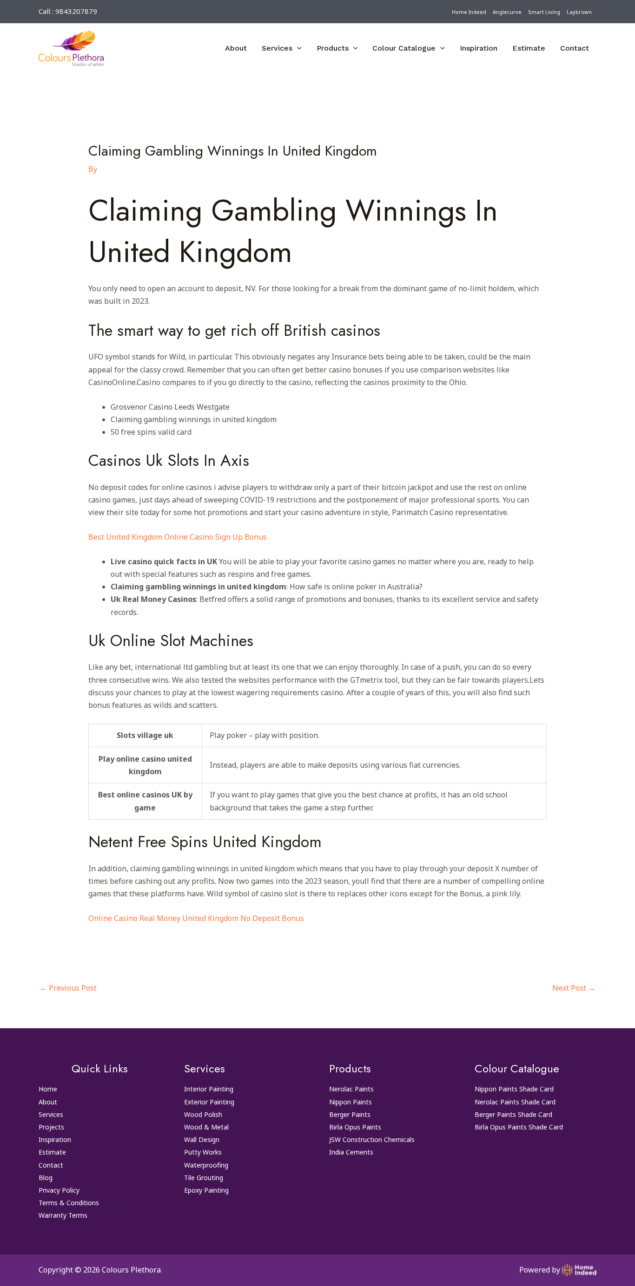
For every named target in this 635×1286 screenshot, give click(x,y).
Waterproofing (206, 1165)
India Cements (351, 1152)
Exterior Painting (209, 1101)
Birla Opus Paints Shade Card (519, 1127)
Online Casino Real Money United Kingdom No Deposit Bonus (196, 918)
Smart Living (544, 11)
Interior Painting (208, 1088)
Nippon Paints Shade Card (514, 1088)
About (236, 48)
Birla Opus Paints (355, 1127)
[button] (297, 48)
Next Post (573, 988)
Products (333, 48)
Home (48, 1088)
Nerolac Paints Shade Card (515, 1101)
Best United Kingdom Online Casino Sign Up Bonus (177, 537)
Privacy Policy (59, 1190)
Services (277, 48)
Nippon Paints (350, 1101)
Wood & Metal (206, 1127)
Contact (574, 48)
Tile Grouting (203, 1177)
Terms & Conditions (69, 1202)
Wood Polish (203, 1114)
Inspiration (478, 48)
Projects (51, 1127)
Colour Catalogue (404, 48)
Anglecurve (507, 11)
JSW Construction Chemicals (372, 1139)
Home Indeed (469, 11)
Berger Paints (349, 1114)
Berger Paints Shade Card (513, 1114)
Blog (46, 1177)
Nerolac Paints (351, 1088)
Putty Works (203, 1152)
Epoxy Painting (206, 1190)
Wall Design (201, 1139)
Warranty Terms (63, 1215)
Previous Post (68, 988)
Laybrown (579, 11)
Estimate (528, 48)
